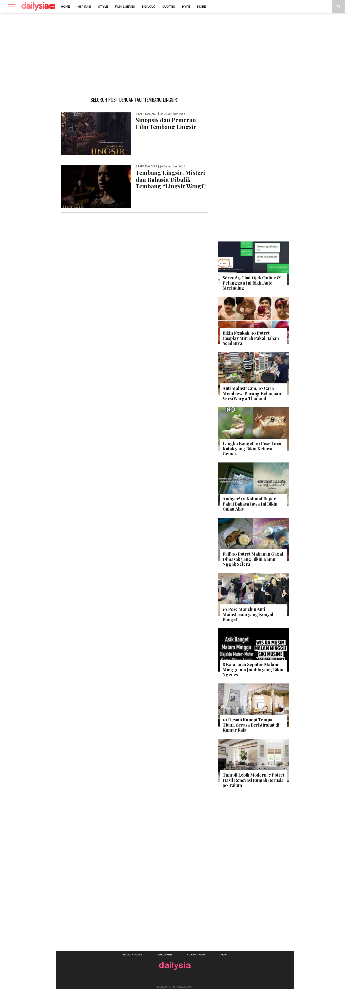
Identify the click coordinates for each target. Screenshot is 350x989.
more (201, 6)
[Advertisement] (175, 51)
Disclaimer (164, 955)
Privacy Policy (132, 955)
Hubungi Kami (196, 955)
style (103, 6)
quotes (168, 6)
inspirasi (84, 6)
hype (186, 6)
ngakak (148, 6)
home (65, 6)
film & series (125, 6)
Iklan (223, 955)
